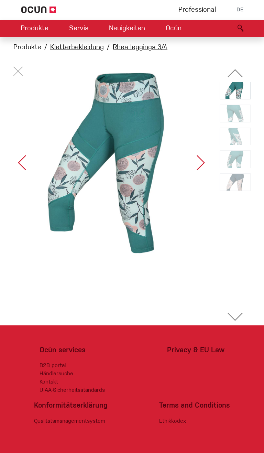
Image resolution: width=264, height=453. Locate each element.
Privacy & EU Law (195, 350)
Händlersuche (56, 374)
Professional (197, 10)
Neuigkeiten (127, 28)
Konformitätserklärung (71, 405)
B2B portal (53, 365)
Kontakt (49, 382)
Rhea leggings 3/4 (140, 47)
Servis (78, 28)
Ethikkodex (172, 421)
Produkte (34, 28)
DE (239, 10)
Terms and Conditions (194, 405)
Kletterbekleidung (77, 47)
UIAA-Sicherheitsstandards (72, 390)
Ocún (174, 28)
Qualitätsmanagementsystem (69, 421)
